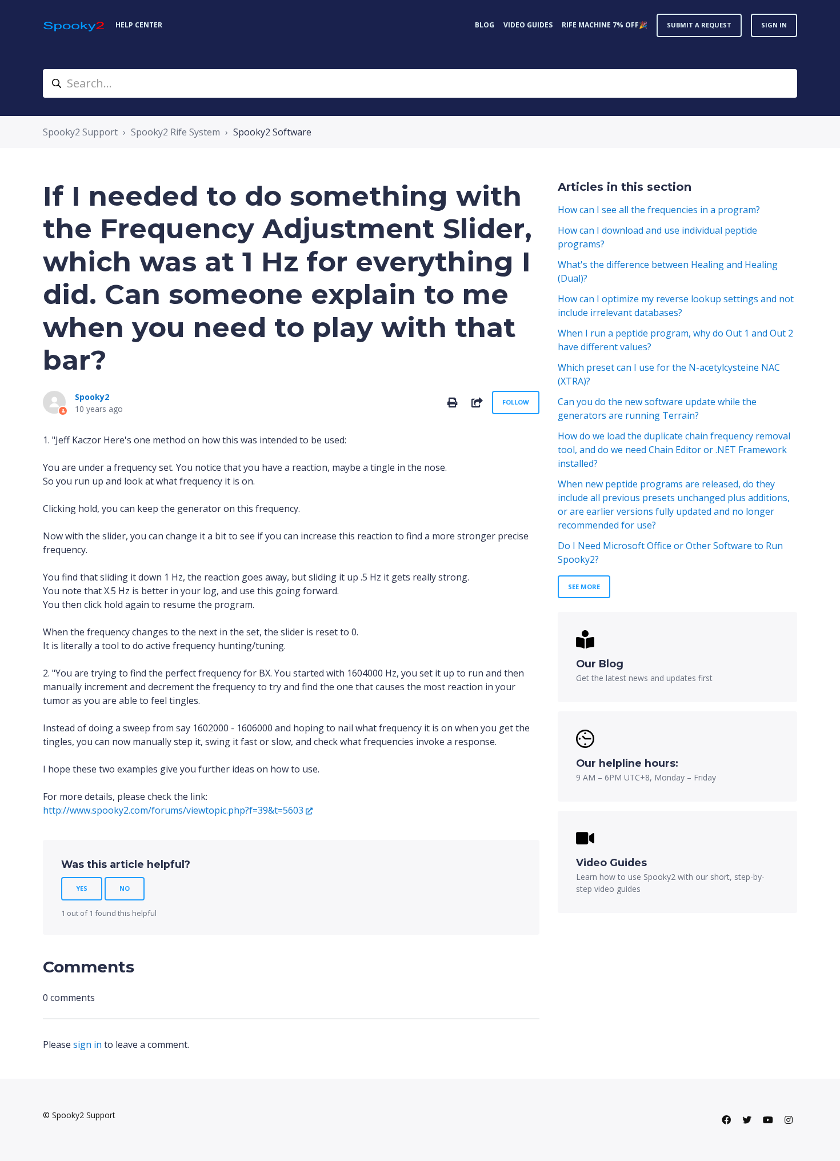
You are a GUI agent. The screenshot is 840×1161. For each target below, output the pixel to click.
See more (584, 586)
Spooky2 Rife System (175, 132)
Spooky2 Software (272, 132)
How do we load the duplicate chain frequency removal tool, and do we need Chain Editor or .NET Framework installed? (674, 450)
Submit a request (699, 25)
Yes (81, 888)
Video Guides (528, 25)
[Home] (74, 25)
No (124, 888)
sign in (87, 1044)
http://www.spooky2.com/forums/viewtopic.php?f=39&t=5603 (173, 810)
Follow (515, 402)
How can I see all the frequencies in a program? (659, 209)
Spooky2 (92, 396)
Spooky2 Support (80, 132)
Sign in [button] (774, 25)
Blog (484, 25)
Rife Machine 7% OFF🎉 (604, 25)
